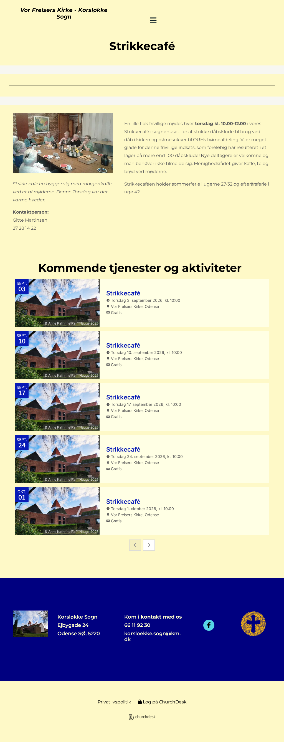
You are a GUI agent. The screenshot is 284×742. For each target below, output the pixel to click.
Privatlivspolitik (114, 702)
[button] (153, 20)
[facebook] (208, 625)
